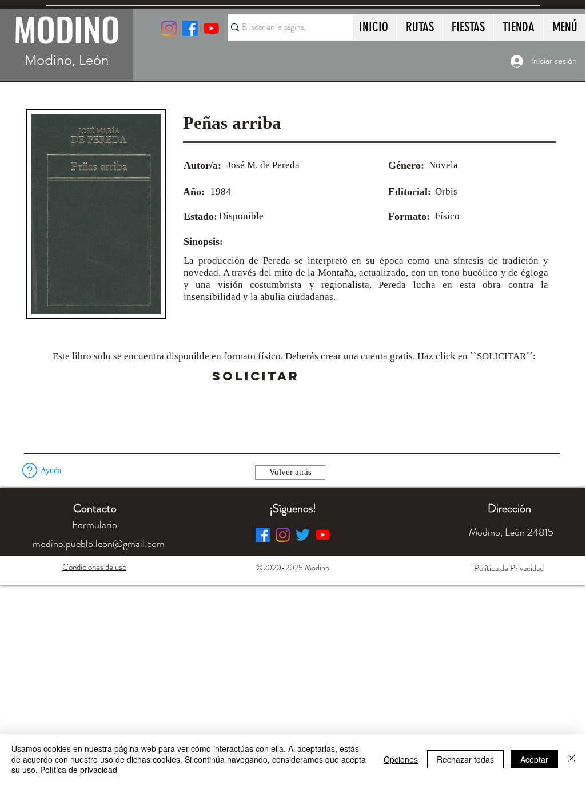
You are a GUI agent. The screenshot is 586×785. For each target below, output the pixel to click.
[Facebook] (263, 535)
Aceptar (534, 759)
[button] (331, 376)
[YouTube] (211, 28)
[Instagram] (169, 28)
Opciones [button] (401, 759)
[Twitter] (303, 535)
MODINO (67, 28)
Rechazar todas (465, 759)
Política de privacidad (78, 769)
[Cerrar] (572, 759)
